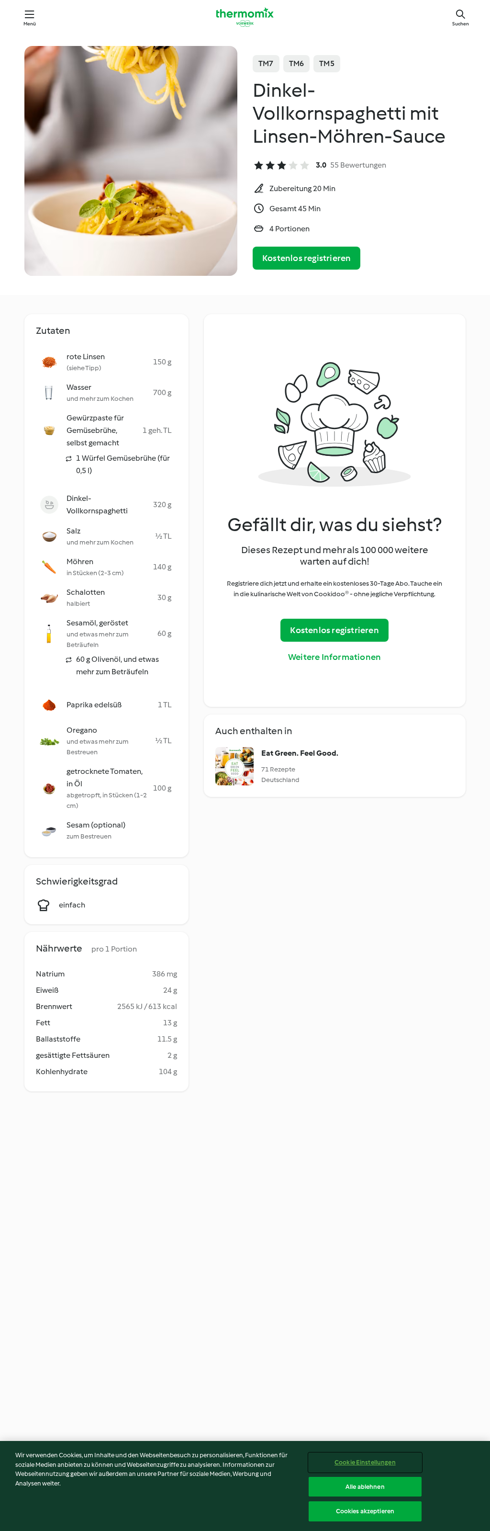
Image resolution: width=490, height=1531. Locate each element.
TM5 (326, 63)
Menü (29, 24)
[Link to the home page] (245, 17)
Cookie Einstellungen (365, 1462)
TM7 (266, 63)
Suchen (460, 24)
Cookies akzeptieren (365, 1511)
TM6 (296, 63)
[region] (245, 1486)
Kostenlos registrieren (306, 258)
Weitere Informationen (334, 657)
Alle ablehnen (365, 1486)
